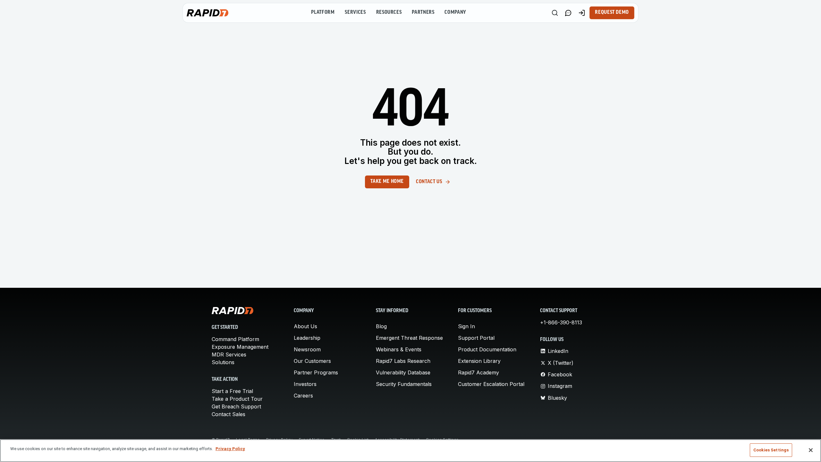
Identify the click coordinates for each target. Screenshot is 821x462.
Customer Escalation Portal (491, 384)
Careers (303, 395)
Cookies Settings (771, 450)
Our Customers (312, 361)
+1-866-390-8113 (561, 322)
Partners (423, 12)
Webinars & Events (398, 349)
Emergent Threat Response (409, 338)
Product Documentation (487, 349)
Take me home (387, 181)
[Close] (811, 450)
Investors (305, 384)
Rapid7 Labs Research (403, 361)
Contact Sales (228, 414)
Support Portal (476, 338)
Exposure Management (240, 347)
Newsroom (307, 349)
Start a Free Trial (232, 391)
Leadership (307, 338)
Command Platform (235, 339)
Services (355, 12)
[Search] (555, 13)
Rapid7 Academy (478, 372)
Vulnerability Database (403, 372)
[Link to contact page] (568, 13)
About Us (305, 326)
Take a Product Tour (237, 399)
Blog (381, 326)
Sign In (466, 326)
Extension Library (479, 361)
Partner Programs (316, 372)
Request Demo (612, 12)
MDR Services (229, 354)
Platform (322, 12)
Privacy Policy (230, 448)
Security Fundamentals (404, 384)
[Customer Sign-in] (582, 13)
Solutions (223, 362)
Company (455, 12)
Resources (389, 12)
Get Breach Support (236, 406)
